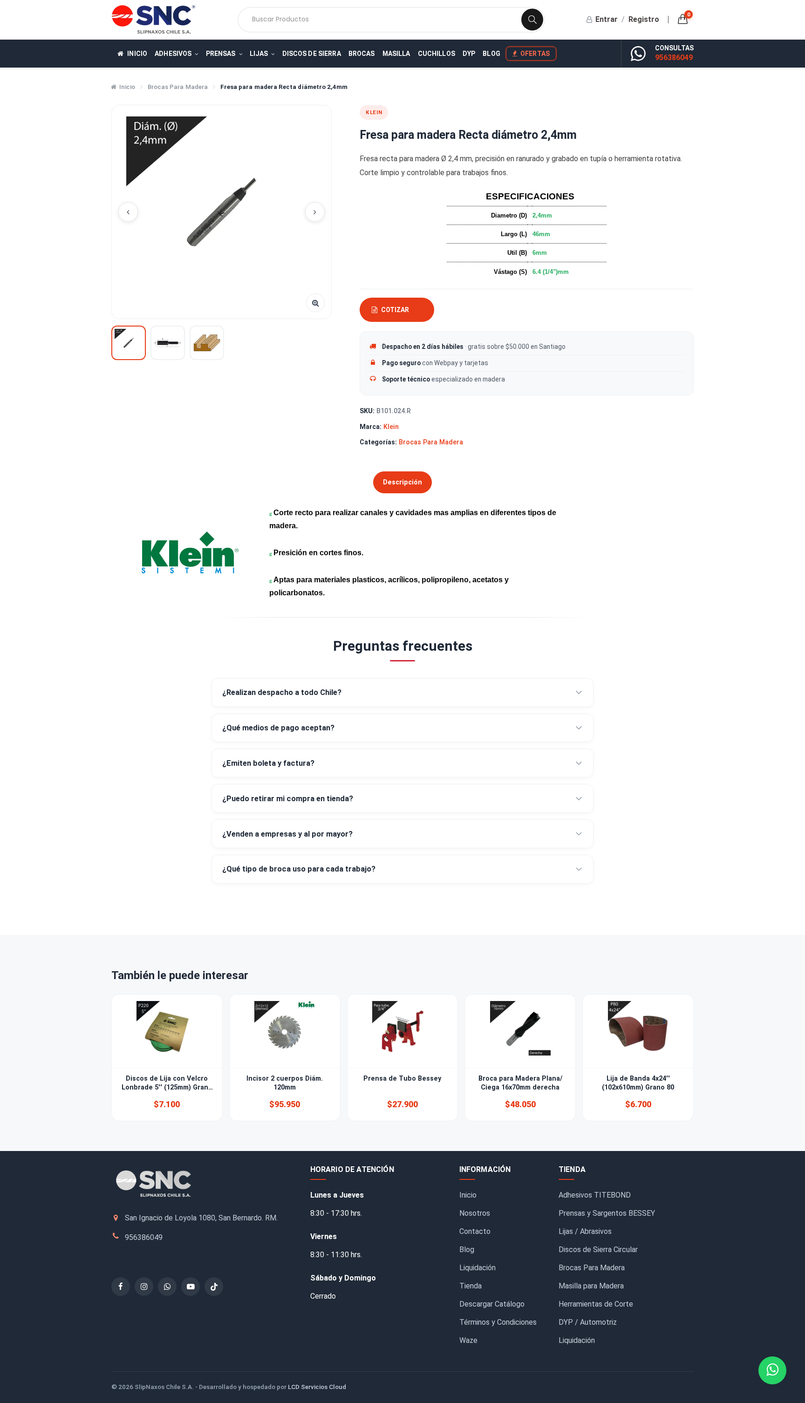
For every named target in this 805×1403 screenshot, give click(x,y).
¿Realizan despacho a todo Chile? (281, 692)
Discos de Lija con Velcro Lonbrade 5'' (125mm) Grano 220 (167, 1088)
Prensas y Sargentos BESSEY (607, 1213)
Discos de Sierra (311, 53)
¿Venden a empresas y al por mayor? (287, 834)
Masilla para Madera (591, 1285)
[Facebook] (120, 1286)
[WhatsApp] (167, 1286)
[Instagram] (144, 1286)
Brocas (361, 53)
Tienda (470, 1285)
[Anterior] (128, 212)
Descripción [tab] (402, 482)
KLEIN (374, 112)
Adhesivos (173, 53)
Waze (468, 1340)
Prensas (221, 53)
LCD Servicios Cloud (317, 1386)
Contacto (475, 1231)
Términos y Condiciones (498, 1322)
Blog (491, 53)
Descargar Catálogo (492, 1304)
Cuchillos (436, 53)
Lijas (259, 53)
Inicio (136, 53)
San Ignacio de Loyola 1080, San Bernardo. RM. (201, 1217)
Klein (391, 426)
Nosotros (474, 1213)
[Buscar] (532, 20)
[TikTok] (214, 1286)
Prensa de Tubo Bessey (402, 1079)
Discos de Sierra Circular (598, 1249)
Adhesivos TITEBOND (595, 1195)
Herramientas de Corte (596, 1304)
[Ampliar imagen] (315, 302)
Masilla (396, 53)
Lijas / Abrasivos (585, 1231)
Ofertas (535, 53)
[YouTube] (190, 1286)
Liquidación (477, 1267)
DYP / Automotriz (588, 1322)
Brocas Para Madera (178, 86)
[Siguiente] (315, 212)
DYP (469, 53)
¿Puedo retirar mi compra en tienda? (287, 798)
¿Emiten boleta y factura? (268, 763)
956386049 (674, 57)
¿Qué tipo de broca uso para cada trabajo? (298, 869)
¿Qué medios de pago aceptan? (278, 727)
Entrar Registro (627, 19)
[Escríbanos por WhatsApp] (638, 52)
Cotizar (395, 309)
